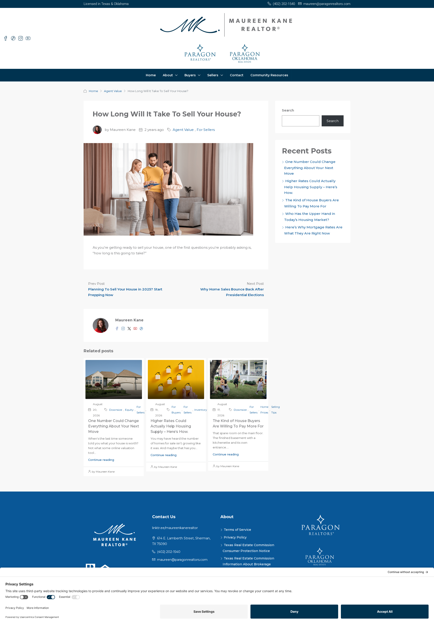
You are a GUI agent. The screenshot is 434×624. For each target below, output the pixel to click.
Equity (129, 409)
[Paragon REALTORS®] (320, 525)
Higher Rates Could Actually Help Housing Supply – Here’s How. (171, 426)
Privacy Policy (235, 537)
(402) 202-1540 (168, 552)
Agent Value (113, 91)
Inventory (200, 409)
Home (151, 75)
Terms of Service (237, 530)
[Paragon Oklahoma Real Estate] (320, 558)
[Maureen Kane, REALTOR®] (114, 535)
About (168, 75)
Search (288, 110)
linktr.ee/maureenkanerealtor (175, 528)
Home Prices (264, 409)
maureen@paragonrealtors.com (182, 560)
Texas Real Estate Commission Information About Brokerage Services (248, 564)
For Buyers (176, 409)
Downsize (115, 409)
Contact (236, 75)
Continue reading (101, 460)
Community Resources (269, 75)
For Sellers (206, 130)
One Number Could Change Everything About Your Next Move (113, 426)
